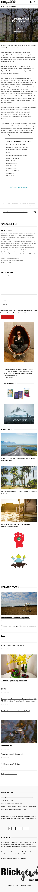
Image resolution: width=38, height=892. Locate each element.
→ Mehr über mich (9, 377)
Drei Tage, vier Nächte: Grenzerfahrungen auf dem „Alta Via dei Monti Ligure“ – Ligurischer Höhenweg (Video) (18, 700)
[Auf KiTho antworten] (1, 265)
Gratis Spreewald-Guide (7, 800)
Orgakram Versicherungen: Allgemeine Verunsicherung (18, 626)
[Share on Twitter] (14, 195)
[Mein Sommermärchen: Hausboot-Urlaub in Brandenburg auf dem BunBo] (19, 510)
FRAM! (3, 689)
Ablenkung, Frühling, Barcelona (14, 680)
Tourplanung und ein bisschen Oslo (12, 754)
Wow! (3, 636)
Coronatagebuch (19, 31)
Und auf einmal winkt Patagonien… (15, 617)
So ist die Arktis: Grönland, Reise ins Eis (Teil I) (15, 711)
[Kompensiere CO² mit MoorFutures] (19, 561)
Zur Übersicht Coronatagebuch (19, 187)
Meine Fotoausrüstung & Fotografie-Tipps (11, 803)
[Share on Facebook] (9, 195)
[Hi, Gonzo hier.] (19, 540)
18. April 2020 (9, 230)
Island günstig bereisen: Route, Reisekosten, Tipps (13, 809)
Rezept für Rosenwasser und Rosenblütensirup (15, 212)
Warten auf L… (7, 745)
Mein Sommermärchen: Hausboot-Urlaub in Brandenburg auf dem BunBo (15, 525)
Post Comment (8, 317)
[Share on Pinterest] (24, 195)
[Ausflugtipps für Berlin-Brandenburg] (19, 393)
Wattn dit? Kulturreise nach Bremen (12, 646)
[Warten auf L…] (19, 731)
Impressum (10, 885)
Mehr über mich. (21, 858)
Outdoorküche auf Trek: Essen (10, 764)
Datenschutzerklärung (23, 885)
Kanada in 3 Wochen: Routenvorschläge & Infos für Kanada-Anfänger (18, 806)
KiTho (3, 230)
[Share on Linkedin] (28, 195)
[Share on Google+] (19, 195)
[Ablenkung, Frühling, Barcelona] (19, 666)
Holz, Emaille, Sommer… (9, 774)
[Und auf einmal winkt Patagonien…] (19, 603)
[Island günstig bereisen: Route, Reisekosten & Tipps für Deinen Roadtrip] (19, 444)
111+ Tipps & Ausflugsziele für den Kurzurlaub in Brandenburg (17, 797)
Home (2, 6)
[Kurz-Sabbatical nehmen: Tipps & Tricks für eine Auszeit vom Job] (19, 477)
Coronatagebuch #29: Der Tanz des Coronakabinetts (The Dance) (21, 204)
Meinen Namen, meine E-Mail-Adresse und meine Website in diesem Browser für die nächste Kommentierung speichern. (18, 312)
